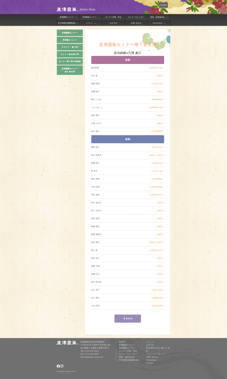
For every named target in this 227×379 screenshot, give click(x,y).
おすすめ (113, 23)
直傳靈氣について (67, 17)
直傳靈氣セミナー (89, 17)
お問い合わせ (136, 23)
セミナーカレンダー (136, 17)
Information (157, 23)
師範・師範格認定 (158, 17)
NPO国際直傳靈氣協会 (67, 23)
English (163, 5)
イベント (89, 23)
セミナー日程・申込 (113, 17)
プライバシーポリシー (156, 354)
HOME (122, 342)
